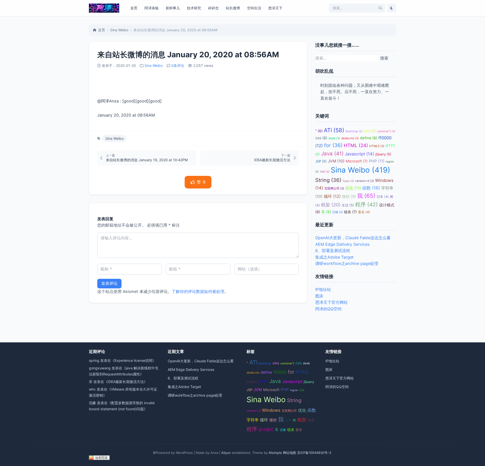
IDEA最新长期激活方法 (272, 160)
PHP (376, 161)
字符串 (253, 420)
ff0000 (279, 372)
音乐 (364, 212)
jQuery (383, 154)
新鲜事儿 (173, 8)
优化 (353, 188)
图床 (319, 295)
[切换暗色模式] (391, 8)
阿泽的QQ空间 (328, 308)
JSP (321, 161)
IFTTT (263, 382)
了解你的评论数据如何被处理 (198, 291)
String (328, 180)
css (321, 138)
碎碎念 (213, 8)
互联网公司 (334, 188)
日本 (383, 197)
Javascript (359, 153)
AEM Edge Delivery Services (342, 244)
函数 (371, 187)
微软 (349, 196)
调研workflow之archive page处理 (346, 263)
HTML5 (376, 146)
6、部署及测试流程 (332, 250)
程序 (366, 204)
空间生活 (254, 8)
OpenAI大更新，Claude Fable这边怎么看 (353, 237)
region (294, 390)
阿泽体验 (151, 8)
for (333, 145)
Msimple (275, 453)
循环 (332, 196)
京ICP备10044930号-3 (314, 453)
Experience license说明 (133, 360)
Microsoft (357, 161)
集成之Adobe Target (334, 257)
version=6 (364, 181)
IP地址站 (323, 289)
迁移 (337, 212)
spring (94, 360)
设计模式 (266, 429)
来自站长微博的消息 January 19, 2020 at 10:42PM (147, 160)
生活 (348, 205)
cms (370, 131)
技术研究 (194, 8)
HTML (356, 145)
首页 (133, 8)
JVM (336, 161)
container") (386, 131)
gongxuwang (100, 368)
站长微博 (233, 8)
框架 (331, 204)
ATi (334, 130)
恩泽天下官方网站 (331, 302)
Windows (271, 410)
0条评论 (177, 65)
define (368, 138)
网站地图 (289, 453)
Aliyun (226, 453)
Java (332, 153)
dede (334, 138)
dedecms (350, 138)
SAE (324, 171)
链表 (350, 212)
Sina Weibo (119, 30)
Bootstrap (354, 131)
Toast (348, 181)
